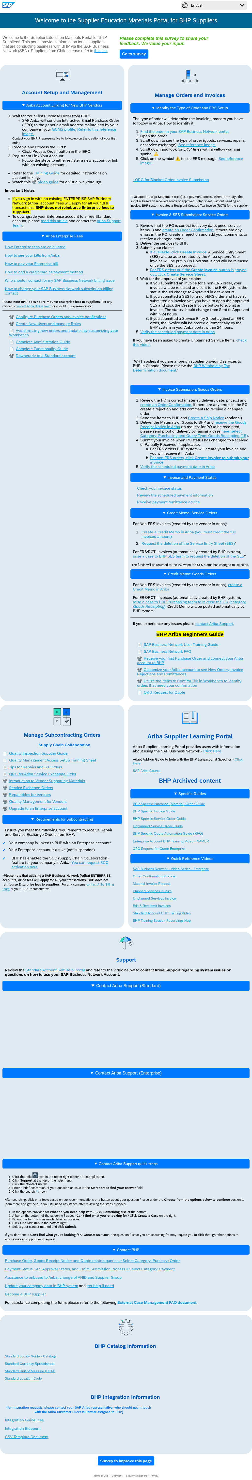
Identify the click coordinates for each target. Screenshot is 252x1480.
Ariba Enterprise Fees (64, 236)
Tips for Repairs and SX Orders (35, 767)
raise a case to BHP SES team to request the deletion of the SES (188, 556)
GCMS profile (63, 129)
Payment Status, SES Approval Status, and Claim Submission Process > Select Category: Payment (90, 1269)
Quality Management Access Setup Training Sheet (52, 760)
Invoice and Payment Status (192, 477)
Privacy (154, 1475)
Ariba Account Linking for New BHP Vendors (64, 105)
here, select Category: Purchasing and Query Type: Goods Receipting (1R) (194, 433)
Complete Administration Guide (39, 342)
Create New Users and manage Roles (45, 324)
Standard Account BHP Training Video (162, 913)
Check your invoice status (159, 488)
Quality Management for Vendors (37, 801)
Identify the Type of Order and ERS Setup (192, 108)
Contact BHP (128, 1250)
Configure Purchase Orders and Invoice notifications (57, 317)
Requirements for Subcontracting (64, 819)
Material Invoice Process (151, 884)
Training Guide (47, 173)
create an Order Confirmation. (188, 230)
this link (101, 51)
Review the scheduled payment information (175, 495)
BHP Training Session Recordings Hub (162, 920)
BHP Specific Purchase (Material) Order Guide (169, 804)
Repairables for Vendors (30, 795)
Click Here (212, 751)
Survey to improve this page (126, 1461)
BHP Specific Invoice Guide (154, 811)
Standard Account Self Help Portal (55, 970)
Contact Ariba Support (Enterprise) (128, 1073)
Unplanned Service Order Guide (158, 826)
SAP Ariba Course (146, 771)
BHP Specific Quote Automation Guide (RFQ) (168, 833)
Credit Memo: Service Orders (192, 513)
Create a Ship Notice (206, 418)
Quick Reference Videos (192, 859)
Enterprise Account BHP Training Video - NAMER (171, 841)
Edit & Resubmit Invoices (152, 906)
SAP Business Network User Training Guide (177, 644)
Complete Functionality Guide (38, 349)
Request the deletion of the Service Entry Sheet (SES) (188, 543)
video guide (45, 182)
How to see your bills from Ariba (32, 255)
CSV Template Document (26, 1437)
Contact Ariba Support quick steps (128, 1164)
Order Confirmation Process (154, 876)
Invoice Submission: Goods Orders (192, 389)
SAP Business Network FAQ (164, 651)
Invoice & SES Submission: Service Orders (192, 215)
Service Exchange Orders (31, 788)
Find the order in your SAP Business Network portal (184, 131)
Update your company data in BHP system (41, 1286)
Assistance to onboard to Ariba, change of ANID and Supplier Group (63, 1277)
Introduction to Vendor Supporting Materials (47, 781)
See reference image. (197, 145)
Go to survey (134, 54)
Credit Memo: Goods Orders (192, 574)
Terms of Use (101, 1475)
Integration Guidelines (24, 1420)
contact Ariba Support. (214, 624)
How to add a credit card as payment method (44, 272)
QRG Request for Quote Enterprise (159, 849)
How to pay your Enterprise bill (31, 264)
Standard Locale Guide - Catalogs (30, 1356)
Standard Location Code (23, 1378)
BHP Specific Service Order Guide (159, 819)
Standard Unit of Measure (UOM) (30, 1371)
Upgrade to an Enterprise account (38, 808)
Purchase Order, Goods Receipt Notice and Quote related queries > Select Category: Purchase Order (92, 1261)
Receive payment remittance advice (168, 502)
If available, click (178, 252)
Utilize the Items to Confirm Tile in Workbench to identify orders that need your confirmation (189, 683)
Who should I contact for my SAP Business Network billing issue (60, 280)
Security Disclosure (136, 1475)
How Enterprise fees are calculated (35, 247)
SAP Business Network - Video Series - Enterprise (171, 869)
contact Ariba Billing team (33, 306)
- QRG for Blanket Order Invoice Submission (171, 180)
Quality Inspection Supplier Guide (38, 753)
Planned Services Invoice (152, 891)
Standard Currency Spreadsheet (29, 1364)
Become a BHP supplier (25, 1294)
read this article (54, 221)
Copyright (117, 1475)
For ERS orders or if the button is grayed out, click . (198, 272)
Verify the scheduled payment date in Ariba (177, 332)
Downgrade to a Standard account (42, 356)
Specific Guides (192, 794)
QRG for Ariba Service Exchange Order (42, 774)
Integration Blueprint (23, 1428)
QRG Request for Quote (161, 692)
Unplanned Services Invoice (154, 898)
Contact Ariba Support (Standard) (128, 985)
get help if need (100, 1286)
